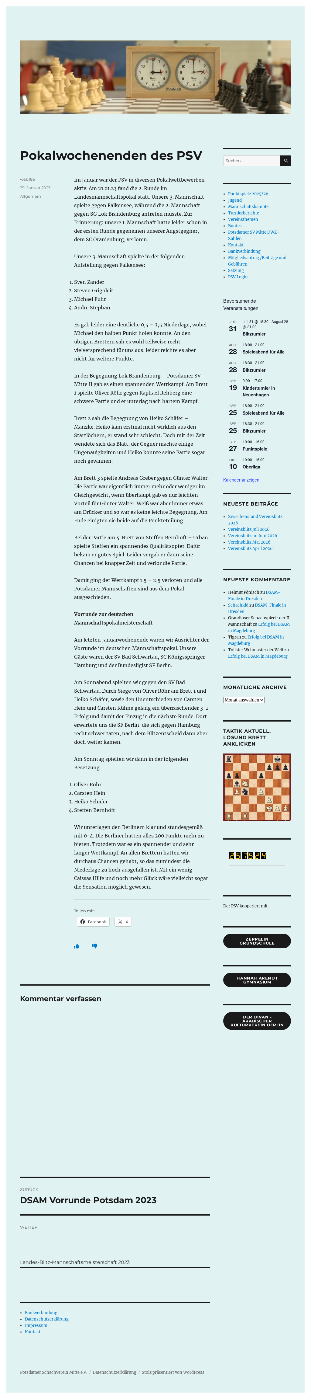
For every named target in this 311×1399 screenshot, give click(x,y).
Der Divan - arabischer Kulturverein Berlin (257, 1020)
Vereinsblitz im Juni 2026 (252, 535)
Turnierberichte (243, 213)
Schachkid (238, 605)
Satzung (236, 270)
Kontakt (32, 1332)
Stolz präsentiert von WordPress (173, 1372)
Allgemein (30, 196)
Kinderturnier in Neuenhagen (259, 391)
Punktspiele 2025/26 (248, 194)
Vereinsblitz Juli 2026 (249, 529)
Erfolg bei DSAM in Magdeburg (258, 656)
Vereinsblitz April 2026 (250, 548)
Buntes (235, 225)
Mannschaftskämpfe (248, 206)
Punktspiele (255, 449)
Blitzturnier (254, 334)
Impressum (36, 1325)
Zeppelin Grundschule (257, 941)
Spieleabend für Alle (264, 352)
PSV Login (238, 277)
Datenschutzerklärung (47, 1319)
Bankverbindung (41, 1312)
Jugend (235, 200)
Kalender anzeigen (241, 480)
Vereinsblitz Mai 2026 (249, 542)
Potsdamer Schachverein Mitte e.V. (53, 1372)
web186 (27, 179)
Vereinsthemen (243, 219)
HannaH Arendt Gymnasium (257, 980)
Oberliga (251, 467)
